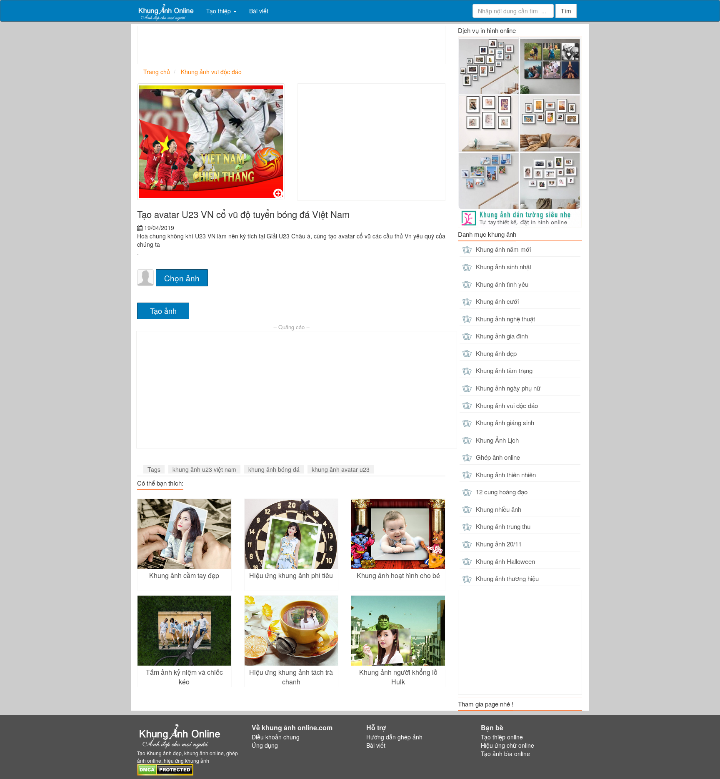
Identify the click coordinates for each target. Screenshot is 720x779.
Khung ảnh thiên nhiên (505, 474)
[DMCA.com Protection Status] (165, 768)
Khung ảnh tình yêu (501, 284)
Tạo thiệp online (502, 737)
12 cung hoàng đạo (501, 491)
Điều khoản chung (276, 737)
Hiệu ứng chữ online (507, 745)
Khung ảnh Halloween (504, 561)
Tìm (566, 11)
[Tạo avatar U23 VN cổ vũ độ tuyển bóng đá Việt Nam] (211, 141)
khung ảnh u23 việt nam (204, 469)
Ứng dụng (265, 745)
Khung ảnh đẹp (495, 353)
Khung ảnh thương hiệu (506, 578)
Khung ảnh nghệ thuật (504, 318)
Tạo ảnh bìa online (505, 753)
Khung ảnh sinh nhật (502, 266)
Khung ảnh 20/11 (498, 543)
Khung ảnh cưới (496, 301)
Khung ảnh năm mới (502, 249)
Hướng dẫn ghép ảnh (394, 737)
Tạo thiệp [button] (219, 11)
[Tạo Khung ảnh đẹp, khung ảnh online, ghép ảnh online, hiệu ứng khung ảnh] (165, 10)
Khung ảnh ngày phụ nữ (507, 387)
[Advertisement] (289, 45)
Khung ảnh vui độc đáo (506, 405)
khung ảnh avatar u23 (341, 469)
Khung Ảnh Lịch (496, 440)
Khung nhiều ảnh (497, 509)
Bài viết (258, 11)
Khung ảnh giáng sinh (504, 422)
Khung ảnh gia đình (501, 335)
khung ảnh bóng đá (274, 469)
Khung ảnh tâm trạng (503, 370)
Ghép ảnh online (497, 457)
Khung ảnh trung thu (502, 526)
